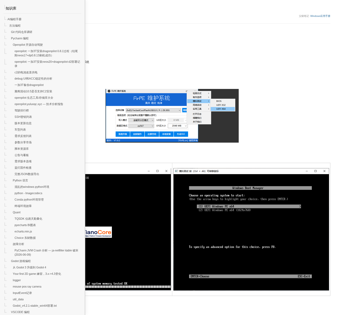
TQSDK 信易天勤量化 (28, 218)
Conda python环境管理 (29, 199)
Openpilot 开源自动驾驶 (28, 44)
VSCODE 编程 (20, 312)
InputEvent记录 (22, 292)
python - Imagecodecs (28, 193)
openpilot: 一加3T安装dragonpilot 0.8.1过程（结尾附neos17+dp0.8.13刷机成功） (46, 53)
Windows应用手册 (320, 16)
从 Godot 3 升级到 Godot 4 (29, 267)
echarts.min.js (23, 231)
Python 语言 (20, 180)
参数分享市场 (23, 142)
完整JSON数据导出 (27, 174)
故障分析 (18, 244)
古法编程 (15, 25)
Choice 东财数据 (25, 237)
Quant (16, 212)
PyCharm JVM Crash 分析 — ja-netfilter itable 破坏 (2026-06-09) (46, 252)
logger (17, 280)
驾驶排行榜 (22, 110)
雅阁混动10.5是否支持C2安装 (33, 91)
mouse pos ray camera (27, 286)
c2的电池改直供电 (26, 72)
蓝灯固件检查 (23, 167)
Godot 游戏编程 (21, 261)
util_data (18, 299)
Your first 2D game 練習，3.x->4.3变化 (37, 273)
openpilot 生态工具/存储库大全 (34, 97)
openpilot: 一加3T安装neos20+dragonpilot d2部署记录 (47, 64)
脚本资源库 (22, 148)
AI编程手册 (14, 19)
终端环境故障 (23, 205)
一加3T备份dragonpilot (29, 84)
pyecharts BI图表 (25, 225)
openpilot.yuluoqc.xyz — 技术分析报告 (39, 104)
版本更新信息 (23, 123)
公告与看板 (22, 155)
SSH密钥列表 (23, 116)
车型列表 (20, 129)
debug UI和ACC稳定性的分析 (33, 78)
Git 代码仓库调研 (21, 31)
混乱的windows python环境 (32, 186)
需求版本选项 (23, 161)
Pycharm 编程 (20, 38)
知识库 (11, 8)
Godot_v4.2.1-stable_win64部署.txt (35, 305)
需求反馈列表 (23, 135)
